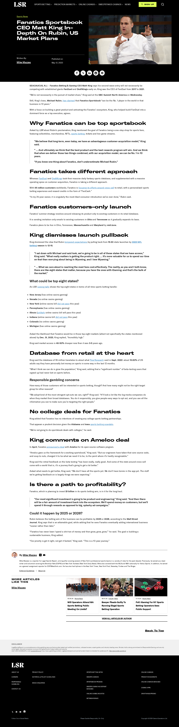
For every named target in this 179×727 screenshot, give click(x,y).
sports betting (78, 133)
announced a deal (55, 447)
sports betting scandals (101, 424)
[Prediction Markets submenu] (76, 4)
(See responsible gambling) (117, 651)
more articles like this (26, 580)
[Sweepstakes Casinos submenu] (122, 4)
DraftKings (57, 178)
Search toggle (162, 4)
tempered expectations (76, 242)
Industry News (113, 598)
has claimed (69, 100)
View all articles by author (117, 618)
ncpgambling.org (36, 651)
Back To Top (154, 630)
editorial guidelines (26, 571)
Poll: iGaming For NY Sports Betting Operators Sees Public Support (150, 606)
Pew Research (97, 360)
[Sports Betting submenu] (51, 4)
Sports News (22, 16)
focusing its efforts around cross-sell (96, 187)
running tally (43, 286)
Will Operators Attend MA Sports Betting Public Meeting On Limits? (80, 606)
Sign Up (149, 4)
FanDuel (43, 178)
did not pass (63, 303)
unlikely (41, 312)
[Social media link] (76, 73)
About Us (41, 571)
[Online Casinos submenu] (96, 4)
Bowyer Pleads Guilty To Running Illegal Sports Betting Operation (114, 606)
